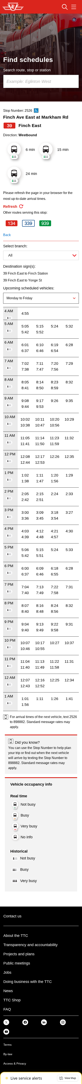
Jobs (7, 972)
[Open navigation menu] (74, 7)
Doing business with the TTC (27, 982)
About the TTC (15, 936)
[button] (67, 1078)
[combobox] (41, 81)
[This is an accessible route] (36, 110)
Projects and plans (18, 954)
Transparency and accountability (30, 945)
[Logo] (13, 7)
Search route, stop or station (27, 70)
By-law (7, 1054)
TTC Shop (12, 1000)
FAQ (7, 1009)
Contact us (12, 916)
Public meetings (16, 963)
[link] (6, 1022)
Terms (7, 1044)
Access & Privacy (14, 1063)
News (8, 991)
